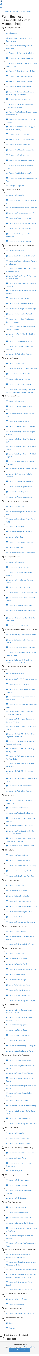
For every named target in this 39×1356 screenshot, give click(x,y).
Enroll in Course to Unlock (19, 1350)
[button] (1, 2)
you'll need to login (28, 1347)
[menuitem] (1, 5)
